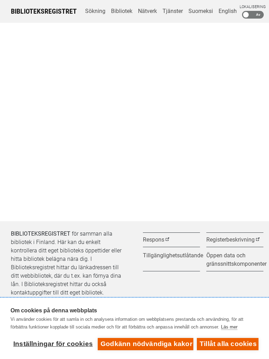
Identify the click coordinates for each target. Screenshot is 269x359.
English (228, 11)
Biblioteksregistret (44, 11)
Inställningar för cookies (53, 343)
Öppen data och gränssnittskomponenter (234, 259)
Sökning (95, 11)
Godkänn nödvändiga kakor (146, 343)
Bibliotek (121, 11)
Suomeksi (200, 11)
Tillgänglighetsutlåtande (171, 255)
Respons (153, 239)
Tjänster (173, 11)
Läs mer (229, 327)
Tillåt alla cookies (228, 343)
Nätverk (147, 11)
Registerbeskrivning (230, 239)
